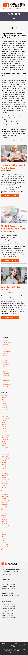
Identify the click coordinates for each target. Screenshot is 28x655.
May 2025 (3, 426)
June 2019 (3, 536)
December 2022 (5, 477)
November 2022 (5, 479)
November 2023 (5, 454)
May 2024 (3, 443)
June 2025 (3, 424)
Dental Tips (5, 353)
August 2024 (4, 439)
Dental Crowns (6, 349)
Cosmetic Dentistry (7, 342)
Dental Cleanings (7, 347)
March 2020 (4, 517)
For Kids (5, 360)
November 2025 (5, 414)
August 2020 (4, 506)
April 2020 (3, 515)
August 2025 (4, 420)
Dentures (5, 355)
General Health (6, 364)
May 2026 (3, 401)
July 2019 (3, 534)
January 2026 (4, 410)
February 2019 (4, 544)
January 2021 (4, 496)
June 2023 (3, 464)
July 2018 (3, 549)
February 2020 (4, 519)
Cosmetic (4, 292)
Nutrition (5, 371)
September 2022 (5, 483)
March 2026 (4, 405)
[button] (10, 195)
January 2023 (4, 475)
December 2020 (5, 498)
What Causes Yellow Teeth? (11, 288)
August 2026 (4, 395)
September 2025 (5, 418)
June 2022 (3, 490)
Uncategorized (6, 384)
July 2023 (3, 462)
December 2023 (5, 452)
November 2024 (5, 435)
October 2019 (4, 528)
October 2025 (4, 416)
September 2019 (5, 530)
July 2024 (3, 441)
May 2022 (3, 492)
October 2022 (4, 481)
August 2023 (4, 460)
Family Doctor (6, 358)
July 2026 (3, 397)
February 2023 (4, 473)
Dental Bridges (6, 344)
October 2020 (4, 502)
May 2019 (3, 538)
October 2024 (4, 437)
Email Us (13, 645)
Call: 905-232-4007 (19, 646)
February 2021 (4, 494)
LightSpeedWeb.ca (14, 652)
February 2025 (4, 431)
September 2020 (5, 504)
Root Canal (5, 382)
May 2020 (3, 513)
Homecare (4, 170)
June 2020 (3, 511)
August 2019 (4, 532)
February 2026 (4, 407)
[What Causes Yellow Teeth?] (14, 275)
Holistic (4, 366)
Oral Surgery (6, 373)
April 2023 (3, 469)
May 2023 (3, 466)
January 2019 (4, 547)
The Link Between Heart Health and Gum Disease (13, 227)
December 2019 (5, 523)
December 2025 (5, 412)
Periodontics (5, 231)
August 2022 (4, 485)
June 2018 (3, 551)
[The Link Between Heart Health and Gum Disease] (14, 214)
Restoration (6, 380)
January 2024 (4, 450)
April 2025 (3, 428)
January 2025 (4, 433)
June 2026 (3, 399)
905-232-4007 (7, 575)
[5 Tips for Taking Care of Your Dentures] (14, 153)
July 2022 (3, 488)
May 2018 (3, 553)
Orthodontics (6, 375)
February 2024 (4, 447)
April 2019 (3, 540)
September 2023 (5, 458)
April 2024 (3, 445)
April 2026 (3, 403)
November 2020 (5, 500)
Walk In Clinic (6, 386)
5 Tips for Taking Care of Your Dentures (13, 166)
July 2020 (3, 509)
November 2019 (5, 525)
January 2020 (4, 521)
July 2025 (3, 422)
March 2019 (4, 542)
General (5, 362)
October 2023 (4, 456)
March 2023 (4, 471)
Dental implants (7, 351)
